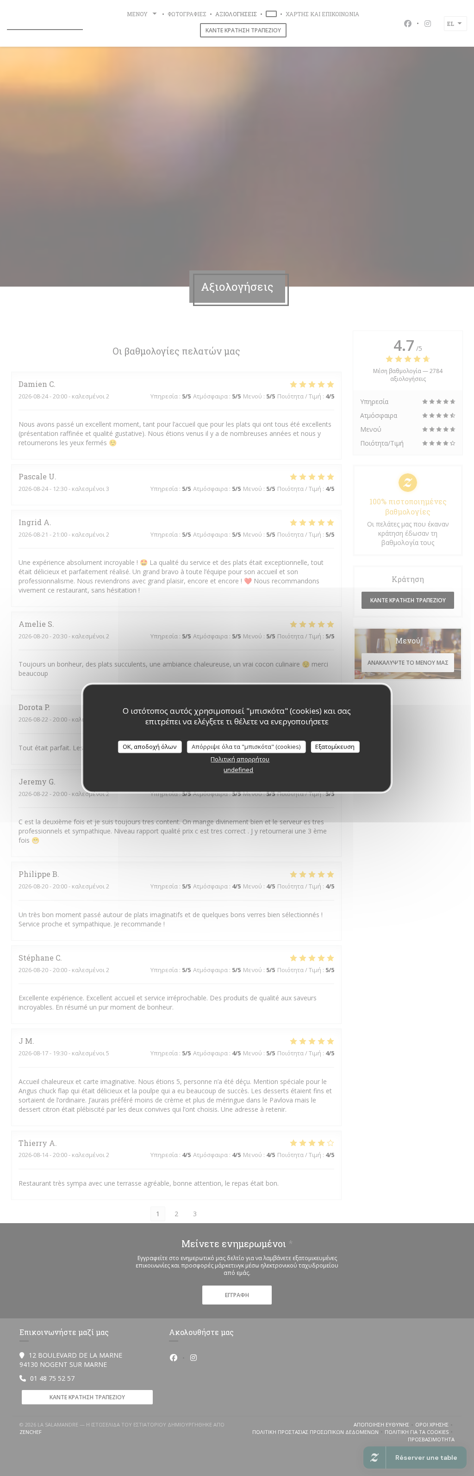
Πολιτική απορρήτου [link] (240, 759)
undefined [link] (238, 770)
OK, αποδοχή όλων (149, 746)
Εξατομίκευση (335, 746)
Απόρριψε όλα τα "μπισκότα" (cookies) (246, 746)
